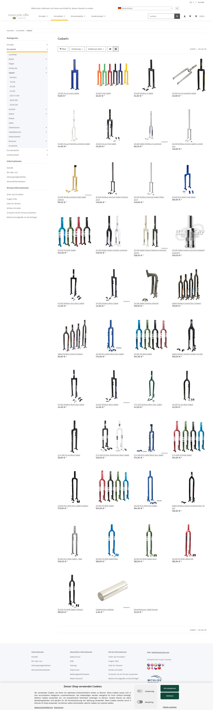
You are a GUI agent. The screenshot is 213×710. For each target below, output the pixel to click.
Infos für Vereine (14, 203)
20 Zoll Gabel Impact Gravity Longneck (111, 250)
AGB (71, 661)
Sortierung (76, 49)
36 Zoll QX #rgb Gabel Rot (182, 559)
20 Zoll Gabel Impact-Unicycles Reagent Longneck (188, 251)
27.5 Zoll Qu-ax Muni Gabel (69, 455)
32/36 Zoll (14, 105)
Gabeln (12, 73)
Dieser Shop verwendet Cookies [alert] (83, 686)
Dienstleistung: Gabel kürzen (146, 609)
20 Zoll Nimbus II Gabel (143, 93)
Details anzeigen (170, 707)
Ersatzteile (13, 146)
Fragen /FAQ (12, 199)
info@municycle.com (160, 652)
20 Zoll (12, 86)
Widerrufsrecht (76, 678)
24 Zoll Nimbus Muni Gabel (107, 303)
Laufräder (13, 54)
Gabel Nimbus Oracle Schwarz (70, 354)
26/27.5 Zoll (14, 95)
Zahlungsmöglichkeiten (16, 177)
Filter (63, 49)
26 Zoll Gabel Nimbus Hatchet (146, 303)
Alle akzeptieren (170, 688)
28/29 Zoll (14, 100)
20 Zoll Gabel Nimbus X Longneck (147, 144)
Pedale (11, 118)
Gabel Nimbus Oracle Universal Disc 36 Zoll (188, 507)
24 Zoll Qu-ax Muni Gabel (182, 404)
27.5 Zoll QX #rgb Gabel (182, 455)
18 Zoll (12, 82)
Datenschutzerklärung (43, 707)
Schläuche (13, 68)
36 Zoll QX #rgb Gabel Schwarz (70, 609)
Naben (11, 114)
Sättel (11, 123)
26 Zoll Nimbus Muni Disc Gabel (71, 404)
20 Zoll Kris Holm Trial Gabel (183, 197)
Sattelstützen (14, 127)
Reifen (11, 59)
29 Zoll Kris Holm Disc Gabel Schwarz (73, 506)
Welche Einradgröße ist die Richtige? (22, 217)
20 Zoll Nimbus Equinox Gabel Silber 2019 (149, 198)
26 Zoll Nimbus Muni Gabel (107, 404)
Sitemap (73, 665)
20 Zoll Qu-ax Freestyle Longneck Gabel (74, 144)
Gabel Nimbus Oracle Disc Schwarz (186, 303)
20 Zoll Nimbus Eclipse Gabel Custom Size (187, 145)
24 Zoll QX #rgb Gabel (143, 354)
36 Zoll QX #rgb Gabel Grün (145, 559)
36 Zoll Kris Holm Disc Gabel (145, 506)
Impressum (74, 670)
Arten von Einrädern (15, 194)
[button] (184, 16)
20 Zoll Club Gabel (103, 93)
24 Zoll (12, 91)
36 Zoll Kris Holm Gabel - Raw (70, 559)
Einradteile (11, 49)
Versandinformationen (16, 181)
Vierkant (13, 77)
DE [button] (191, 2)
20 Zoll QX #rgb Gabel (67, 250)
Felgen (11, 63)
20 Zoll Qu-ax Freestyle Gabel (184, 93)
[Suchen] (177, 16)
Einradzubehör (13, 150)
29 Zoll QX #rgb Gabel (105, 506)
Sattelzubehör (14, 136)
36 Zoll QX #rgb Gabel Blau (107, 559)
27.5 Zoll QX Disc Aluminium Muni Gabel (112, 455)
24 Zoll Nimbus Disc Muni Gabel (71, 303)
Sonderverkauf (13, 155)
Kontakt (201, 2)
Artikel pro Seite (95, 49)
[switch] (140, 691)
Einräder (10, 45)
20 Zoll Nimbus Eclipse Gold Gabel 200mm (72, 198)
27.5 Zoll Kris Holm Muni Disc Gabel (148, 455)
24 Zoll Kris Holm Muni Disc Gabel (110, 354)
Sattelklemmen (15, 132)
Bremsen (12, 141)
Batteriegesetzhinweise (79, 674)
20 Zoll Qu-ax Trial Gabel (106, 144)
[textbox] (144, 8)
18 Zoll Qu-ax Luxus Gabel (68, 93)
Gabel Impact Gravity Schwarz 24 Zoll (187, 354)
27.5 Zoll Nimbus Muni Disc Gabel (148, 404)
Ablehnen (169, 696)
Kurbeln (12, 109)
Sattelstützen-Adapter (105, 609)
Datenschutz (75, 657)
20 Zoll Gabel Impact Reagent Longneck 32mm (150, 251)
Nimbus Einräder (14, 208)
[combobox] (144, 8)
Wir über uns (12, 172)
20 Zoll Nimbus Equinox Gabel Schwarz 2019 (112, 198)
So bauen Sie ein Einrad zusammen (21, 213)
